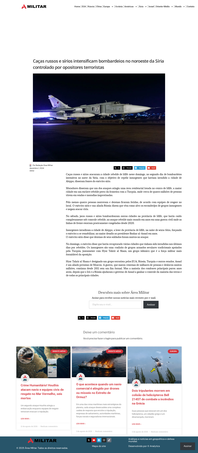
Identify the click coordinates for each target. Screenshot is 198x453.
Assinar (151, 304)
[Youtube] (94, 440)
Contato (190, 6)
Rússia (91, 6)
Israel (151, 6)
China (99, 6)
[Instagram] (104, 440)
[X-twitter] (89, 440)
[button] (117, 168)
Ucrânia (119, 6)
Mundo (178, 6)
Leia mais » (25, 419)
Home (77, 6)
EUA (84, 6)
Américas (129, 6)
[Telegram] (99, 440)
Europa (106, 6)
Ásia (141, 6)
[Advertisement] (99, 35)
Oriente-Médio (163, 6)
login (108, 338)
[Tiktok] (109, 440)
